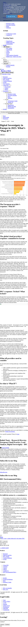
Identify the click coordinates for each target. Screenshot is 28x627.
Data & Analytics (7, 555)
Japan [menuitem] (7, 54)
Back (4, 116)
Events (4, 559)
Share (3, 134)
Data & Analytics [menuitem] (7, 78)
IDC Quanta (6, 556)
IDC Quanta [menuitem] (6, 79)
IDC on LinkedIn (7, 588)
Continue (7, 624)
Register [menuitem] (8, 66)
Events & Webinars (8, 579)
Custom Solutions (7, 558)
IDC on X (5, 589)
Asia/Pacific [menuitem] (9, 49)
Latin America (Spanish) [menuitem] (12, 55)
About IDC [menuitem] (6, 85)
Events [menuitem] (4, 82)
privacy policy (10, 6)
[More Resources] (9, 91)
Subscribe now (3, 472)
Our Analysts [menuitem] (6, 83)
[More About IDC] (10, 85)
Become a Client (6, 71)
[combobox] (14, 60)
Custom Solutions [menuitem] (7, 81)
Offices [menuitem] (6, 89)
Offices (5, 569)
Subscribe (5, 608)
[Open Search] (4, 58)
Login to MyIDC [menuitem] (10, 65)
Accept (20, 16)
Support (5, 604)
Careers (5, 568)
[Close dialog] (1, 74)
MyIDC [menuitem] (5, 45)
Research (5, 553)
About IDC (6, 565)
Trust (4, 600)
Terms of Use (6, 605)
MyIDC (5, 578)
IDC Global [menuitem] (9, 48)
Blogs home (6, 117)
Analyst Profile (5, 447)
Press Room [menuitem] (7, 86)
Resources (5, 118)
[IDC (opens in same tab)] (2, 69)
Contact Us (6, 570)
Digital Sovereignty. (10, 431)
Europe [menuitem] (8, 52)
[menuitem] (12, 94)
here (18, 434)
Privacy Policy (6, 601)
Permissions (6, 607)
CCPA (4, 603)
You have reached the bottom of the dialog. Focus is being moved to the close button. (14, 112)
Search (4, 59)
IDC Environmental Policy (9, 572)
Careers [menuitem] (6, 88)
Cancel (2, 624)
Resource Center (7, 582)
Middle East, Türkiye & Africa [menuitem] (13, 56)
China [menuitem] (7, 51)
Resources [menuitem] (5, 91)
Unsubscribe (6, 609)
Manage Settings (11, 16)
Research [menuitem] (5, 76)
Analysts (5, 566)
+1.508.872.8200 (4, 548)
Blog (4, 580)
